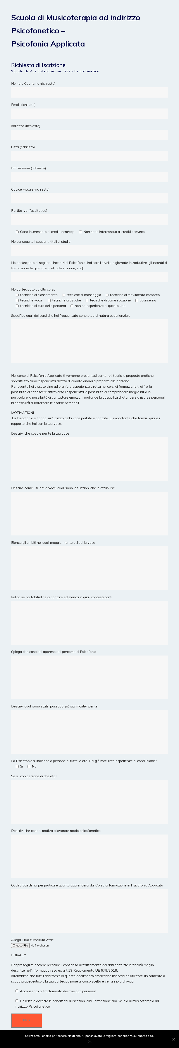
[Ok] (173, 1039)
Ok (89, 1041)
